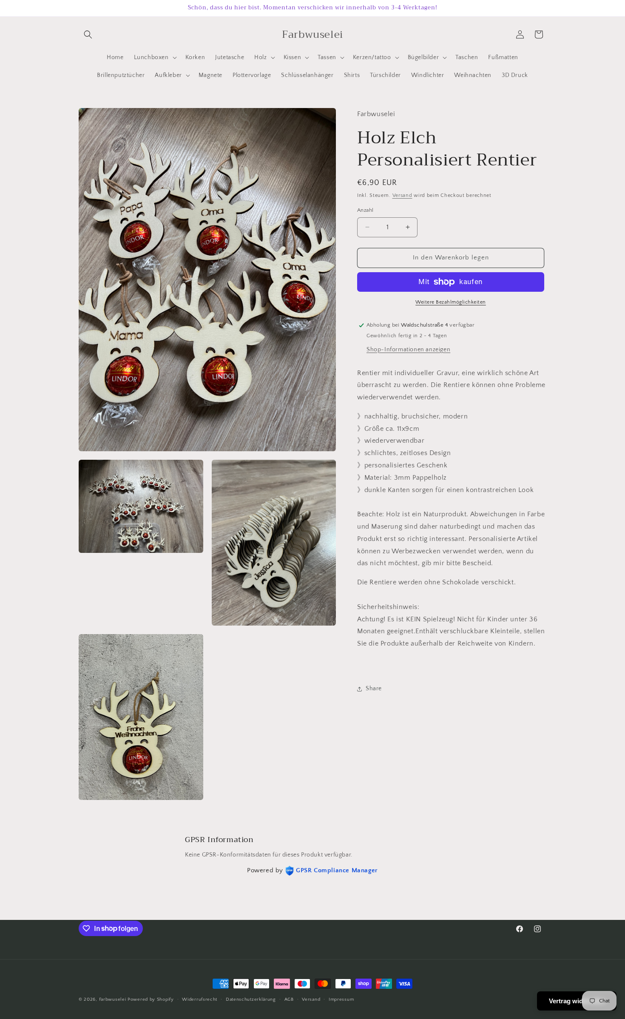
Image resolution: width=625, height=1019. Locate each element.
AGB (289, 999)
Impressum (341, 999)
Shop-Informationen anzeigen (408, 349)
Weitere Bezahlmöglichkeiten (450, 302)
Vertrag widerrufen (577, 1001)
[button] (88, 34)
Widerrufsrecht (199, 999)
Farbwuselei (112, 999)
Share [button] (374, 688)
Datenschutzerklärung (251, 999)
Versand (402, 195)
